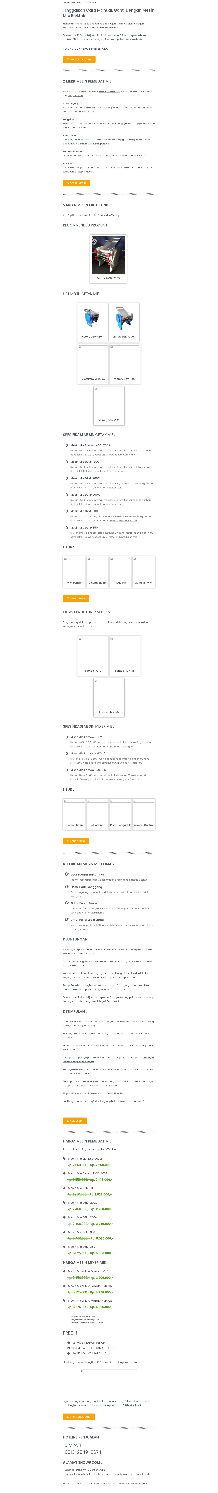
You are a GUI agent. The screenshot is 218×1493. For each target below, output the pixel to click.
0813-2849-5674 (83, 1452)
